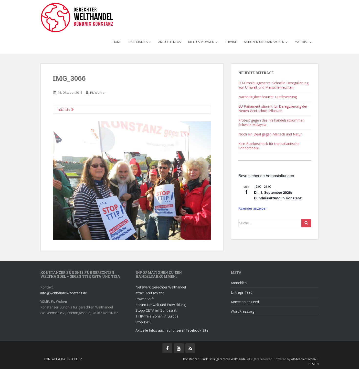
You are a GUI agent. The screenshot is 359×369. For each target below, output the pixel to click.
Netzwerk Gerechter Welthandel (161, 287)
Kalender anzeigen (252, 208)
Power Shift (145, 299)
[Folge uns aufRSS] (190, 348)
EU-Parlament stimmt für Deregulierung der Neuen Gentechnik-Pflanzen (272, 108)
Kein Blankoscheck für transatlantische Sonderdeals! (268, 145)
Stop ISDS (143, 322)
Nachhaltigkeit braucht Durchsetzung (267, 96)
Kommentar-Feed (245, 301)
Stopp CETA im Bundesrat (156, 310)
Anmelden (239, 282)
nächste (64, 109)
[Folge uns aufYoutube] (179, 348)
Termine (231, 42)
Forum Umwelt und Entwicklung (161, 304)
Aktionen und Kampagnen (264, 42)
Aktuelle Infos (169, 42)
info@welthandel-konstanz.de (63, 293)
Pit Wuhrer (98, 92)
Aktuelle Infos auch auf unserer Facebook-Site (172, 330)
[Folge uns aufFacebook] (167, 348)
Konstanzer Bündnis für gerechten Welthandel (215, 359)
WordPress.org (242, 311)
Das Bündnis (138, 42)
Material (302, 42)
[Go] (306, 223)
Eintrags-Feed (242, 292)
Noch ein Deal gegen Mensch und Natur (270, 134)
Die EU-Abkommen (201, 42)
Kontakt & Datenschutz (63, 359)
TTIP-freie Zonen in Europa (157, 316)
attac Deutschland (150, 293)
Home (117, 42)
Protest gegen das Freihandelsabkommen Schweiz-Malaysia (271, 122)
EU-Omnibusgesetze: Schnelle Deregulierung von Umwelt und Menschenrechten (273, 85)
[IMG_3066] (132, 180)
